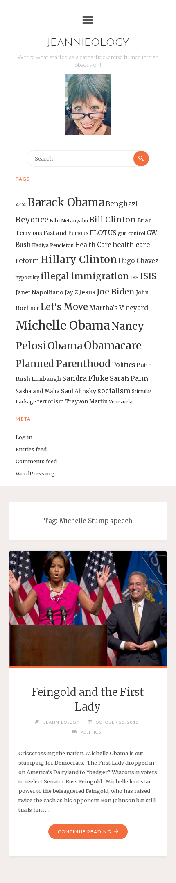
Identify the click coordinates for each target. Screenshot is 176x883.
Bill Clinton (112, 219)
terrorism (50, 401)
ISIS (148, 276)
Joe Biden (116, 292)
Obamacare (113, 345)
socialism (114, 391)
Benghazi (122, 204)
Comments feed (36, 461)
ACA (21, 205)
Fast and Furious (65, 233)
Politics (123, 365)
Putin (144, 365)
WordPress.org (35, 473)
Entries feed (31, 449)
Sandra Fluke (85, 378)
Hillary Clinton (79, 259)
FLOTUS (103, 233)
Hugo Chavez (138, 261)
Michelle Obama (63, 325)
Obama (65, 346)
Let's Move (64, 306)
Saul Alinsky (78, 391)
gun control (131, 233)
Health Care (93, 245)
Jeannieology (88, 43)
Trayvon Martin (86, 401)
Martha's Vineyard (118, 308)
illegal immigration (85, 276)
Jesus (87, 292)
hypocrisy (27, 278)
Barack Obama (65, 202)
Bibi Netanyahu (69, 220)
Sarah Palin (129, 378)
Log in (24, 437)
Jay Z (71, 292)
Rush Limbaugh (38, 379)
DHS (37, 233)
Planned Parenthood (63, 363)
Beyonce (32, 219)
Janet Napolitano (39, 292)
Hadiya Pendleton (53, 245)
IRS (134, 277)
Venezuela (121, 402)
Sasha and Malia (38, 391)
